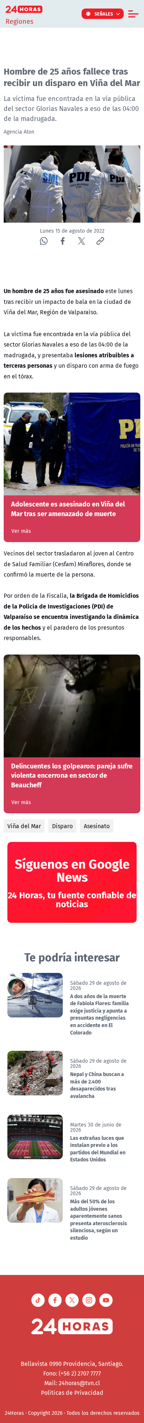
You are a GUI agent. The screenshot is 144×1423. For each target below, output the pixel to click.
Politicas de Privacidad (72, 1392)
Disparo (62, 826)
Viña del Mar (24, 826)
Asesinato (97, 826)
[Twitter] (81, 241)
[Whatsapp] (43, 241)
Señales (104, 13)
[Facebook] (62, 241)
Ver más (21, 531)
